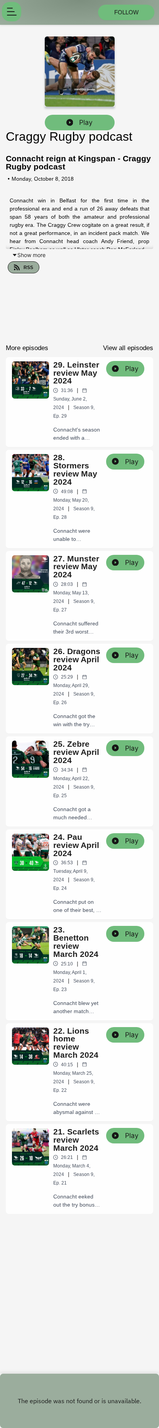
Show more (31, 255)
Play (86, 122)
